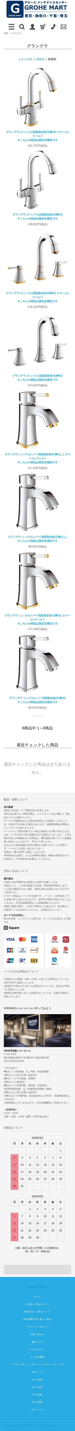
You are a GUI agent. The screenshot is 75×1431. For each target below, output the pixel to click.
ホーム (37, 1296)
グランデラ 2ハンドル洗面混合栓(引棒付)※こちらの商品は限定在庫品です (37, 216)
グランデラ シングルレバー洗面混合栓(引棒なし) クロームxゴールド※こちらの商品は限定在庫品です (37, 458)
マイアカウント (37, 1349)
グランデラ (16, 33)
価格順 (40, 59)
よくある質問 (38, 1357)
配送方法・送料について (37, 1311)
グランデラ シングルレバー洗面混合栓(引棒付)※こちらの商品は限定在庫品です (37, 700)
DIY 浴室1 (37, 1394)
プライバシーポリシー (37, 1326)
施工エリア (37, 1342)
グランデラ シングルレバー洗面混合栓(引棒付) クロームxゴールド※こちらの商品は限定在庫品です (37, 619)
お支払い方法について (37, 1304)
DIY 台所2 (37, 1387)
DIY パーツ (37, 1409)
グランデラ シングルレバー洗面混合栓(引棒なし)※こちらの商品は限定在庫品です (37, 538)
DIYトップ (37, 1372)
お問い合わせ (38, 1334)
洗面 (6, 33)
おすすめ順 (25, 59)
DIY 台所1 (37, 1379)
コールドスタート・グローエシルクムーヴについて (37, 1364)
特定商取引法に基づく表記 (37, 1319)
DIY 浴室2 (37, 1402)
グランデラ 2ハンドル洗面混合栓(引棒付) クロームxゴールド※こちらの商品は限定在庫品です (37, 136)
